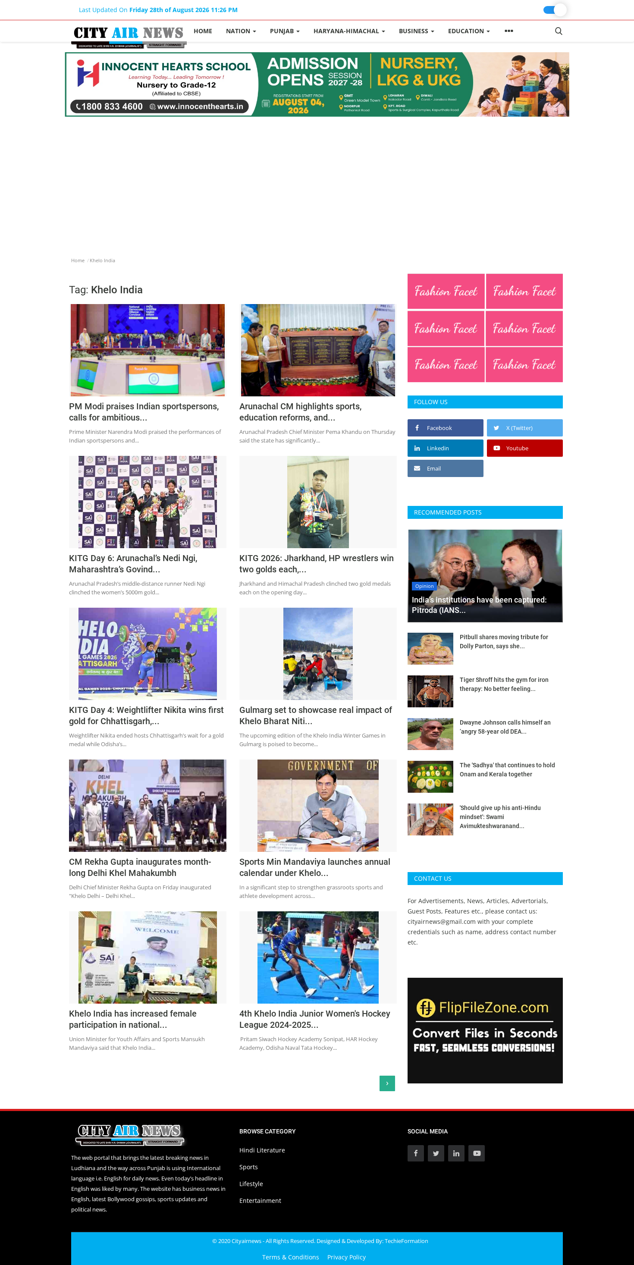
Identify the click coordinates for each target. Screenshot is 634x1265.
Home (203, 31)
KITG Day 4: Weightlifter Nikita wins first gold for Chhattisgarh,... (146, 715)
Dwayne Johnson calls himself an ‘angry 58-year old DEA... (505, 727)
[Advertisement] (317, 181)
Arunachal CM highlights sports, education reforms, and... (300, 412)
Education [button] (467, 31)
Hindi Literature (262, 1150)
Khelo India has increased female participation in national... (133, 1019)
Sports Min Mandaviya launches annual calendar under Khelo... (314, 867)
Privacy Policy (346, 1257)
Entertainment (260, 1200)
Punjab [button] (282, 31)
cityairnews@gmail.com (442, 921)
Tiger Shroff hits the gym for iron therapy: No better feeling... (504, 684)
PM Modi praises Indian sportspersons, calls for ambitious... (144, 412)
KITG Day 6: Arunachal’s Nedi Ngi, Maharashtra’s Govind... (133, 563)
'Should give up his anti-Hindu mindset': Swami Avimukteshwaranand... (500, 816)
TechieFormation (406, 1241)
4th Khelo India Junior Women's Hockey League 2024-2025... (314, 1019)
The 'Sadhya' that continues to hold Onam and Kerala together (507, 770)
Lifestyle (251, 1184)
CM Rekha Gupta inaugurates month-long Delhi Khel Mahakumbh (140, 867)
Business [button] (414, 31)
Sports (248, 1167)
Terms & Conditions (290, 1257)
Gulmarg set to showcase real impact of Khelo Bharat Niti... (315, 715)
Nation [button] (239, 31)
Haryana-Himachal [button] (347, 31)
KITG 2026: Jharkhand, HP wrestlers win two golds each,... (316, 563)
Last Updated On (158, 10)
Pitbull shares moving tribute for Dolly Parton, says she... (504, 642)
